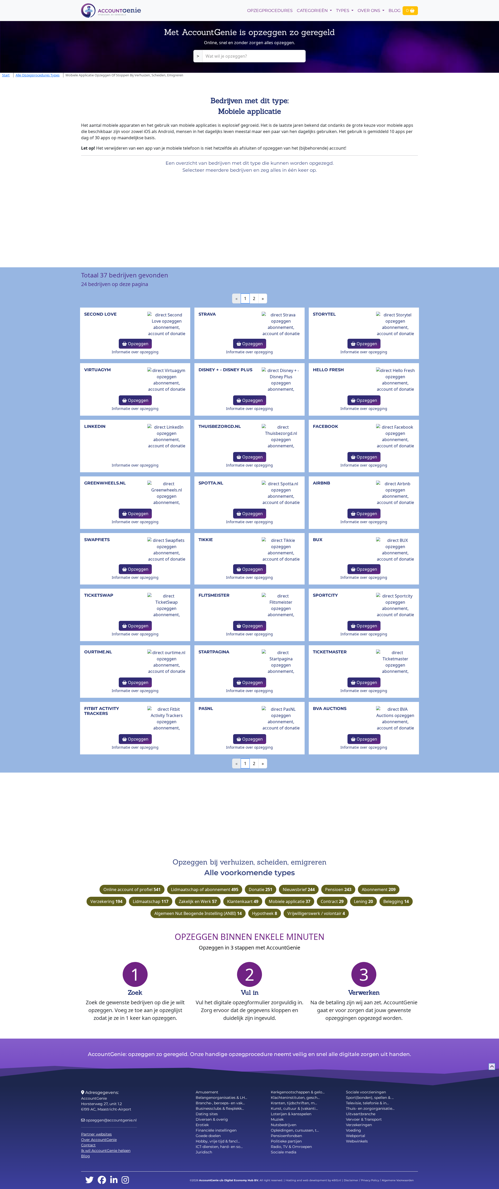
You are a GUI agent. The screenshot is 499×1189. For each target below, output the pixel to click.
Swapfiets (97, 539)
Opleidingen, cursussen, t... (295, 1130)
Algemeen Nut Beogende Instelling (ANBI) (198, 913)
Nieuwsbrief (299, 889)
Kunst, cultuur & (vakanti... (294, 1108)
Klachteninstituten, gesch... (295, 1097)
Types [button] (343, 10)
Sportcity (325, 595)
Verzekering (106, 901)
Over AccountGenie (99, 1139)
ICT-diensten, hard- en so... (219, 1146)
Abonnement (379, 889)
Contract (332, 901)
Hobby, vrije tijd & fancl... (218, 1141)
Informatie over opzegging (135, 351)
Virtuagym (97, 369)
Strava (207, 314)
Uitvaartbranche (360, 1114)
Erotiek (202, 1124)
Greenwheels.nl (105, 483)
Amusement (207, 1092)
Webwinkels (357, 1141)
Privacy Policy (370, 1180)
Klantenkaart (242, 901)
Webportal (355, 1135)
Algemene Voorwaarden (398, 1180)
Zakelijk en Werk (198, 901)
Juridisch (204, 1152)
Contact (88, 1145)
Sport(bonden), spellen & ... (370, 1097)
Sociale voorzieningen (366, 1092)
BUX (317, 539)
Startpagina (214, 651)
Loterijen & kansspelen (291, 1114)
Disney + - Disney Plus (225, 369)
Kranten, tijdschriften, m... (294, 1103)
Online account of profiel (132, 889)
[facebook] (102, 1180)
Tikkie (206, 539)
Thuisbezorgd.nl (220, 426)
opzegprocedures (270, 10)
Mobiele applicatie (289, 901)
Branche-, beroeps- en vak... (220, 1103)
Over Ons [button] (369, 10)
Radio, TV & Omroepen (291, 1146)
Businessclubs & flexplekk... (220, 1108)
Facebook (325, 426)
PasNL (206, 708)
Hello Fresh (328, 369)
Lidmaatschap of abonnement (204, 889)
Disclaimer (351, 1180)
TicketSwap (98, 595)
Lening (363, 901)
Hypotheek (264, 913)
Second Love (100, 314)
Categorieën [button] (313, 10)
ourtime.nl (98, 651)
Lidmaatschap (150, 901)
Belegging (396, 901)
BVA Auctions (329, 708)
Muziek (277, 1119)
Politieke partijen (286, 1141)
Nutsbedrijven (283, 1124)
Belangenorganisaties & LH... (221, 1097)
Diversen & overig (212, 1119)
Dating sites (207, 1114)
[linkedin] (113, 1180)
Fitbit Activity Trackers (101, 711)
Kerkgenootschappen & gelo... (298, 1092)
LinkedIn (95, 426)
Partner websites (96, 1134)
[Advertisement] (156, 218)
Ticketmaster (330, 651)
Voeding (353, 1130)
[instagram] (125, 1180)
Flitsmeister (214, 595)
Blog (394, 10)
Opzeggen (137, 344)
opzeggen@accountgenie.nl (111, 1120)
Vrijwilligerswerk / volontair (316, 913)
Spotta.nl (211, 483)
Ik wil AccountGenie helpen (105, 1150)
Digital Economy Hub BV (241, 1180)
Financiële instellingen (216, 1130)
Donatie (260, 889)
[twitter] (89, 1180)
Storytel (324, 314)
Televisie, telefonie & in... (367, 1103)
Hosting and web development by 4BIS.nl (313, 1180)
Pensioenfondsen (286, 1135)
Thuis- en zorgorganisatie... (370, 1108)
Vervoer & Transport (364, 1119)
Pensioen (338, 889)
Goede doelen (208, 1135)
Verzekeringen (359, 1124)
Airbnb (321, 483)
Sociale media (283, 1152)
